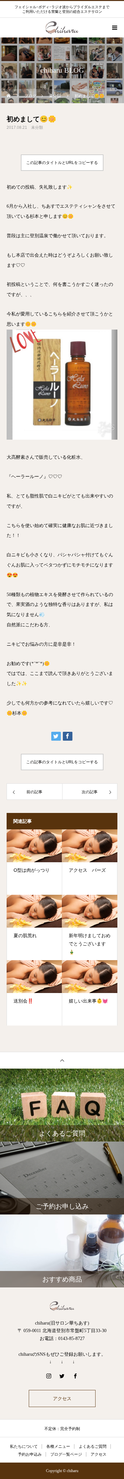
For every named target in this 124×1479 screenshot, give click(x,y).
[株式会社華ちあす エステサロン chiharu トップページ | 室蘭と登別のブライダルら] (62, 1306)
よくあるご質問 (92, 1446)
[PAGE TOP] (62, 1060)
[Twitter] (62, 1376)
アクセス (62, 1398)
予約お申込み (30, 1454)
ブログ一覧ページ (66, 1454)
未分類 (37, 127)
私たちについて (24, 1446)
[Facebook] (75, 1376)
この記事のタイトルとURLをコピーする (62, 162)
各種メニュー (58, 1446)
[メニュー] (114, 27)
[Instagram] (49, 1376)
